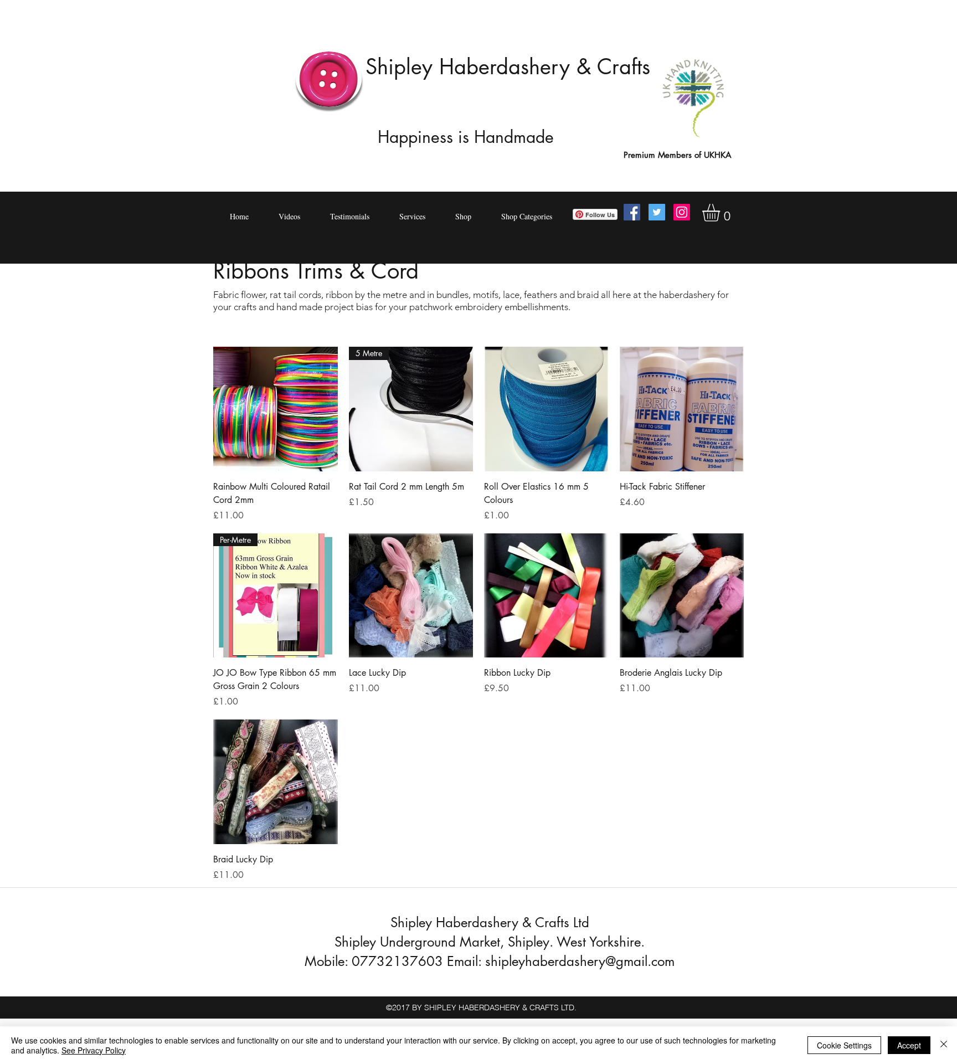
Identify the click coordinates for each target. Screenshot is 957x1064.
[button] (721, 213)
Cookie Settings (844, 1045)
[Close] (943, 1045)
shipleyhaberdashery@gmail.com (580, 961)
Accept (909, 1045)
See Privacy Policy (93, 1050)
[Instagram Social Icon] (681, 212)
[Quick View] (275, 409)
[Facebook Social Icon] (632, 212)
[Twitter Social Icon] (657, 212)
